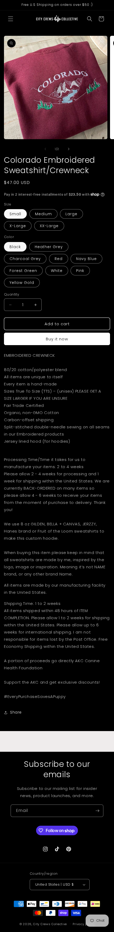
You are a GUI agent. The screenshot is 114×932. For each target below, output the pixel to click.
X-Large (18, 225)
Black (15, 246)
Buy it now (57, 339)
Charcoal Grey (25, 258)
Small (15, 214)
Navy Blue (86, 258)
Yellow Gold (22, 282)
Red (59, 258)
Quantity (11, 294)
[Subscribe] (97, 810)
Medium (43, 214)
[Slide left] (45, 149)
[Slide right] (68, 149)
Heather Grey (49, 246)
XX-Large (49, 225)
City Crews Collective (50, 924)
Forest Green (23, 270)
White (57, 270)
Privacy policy (83, 924)
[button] (10, 19)
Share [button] (16, 712)
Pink (80, 270)
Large (71, 214)
